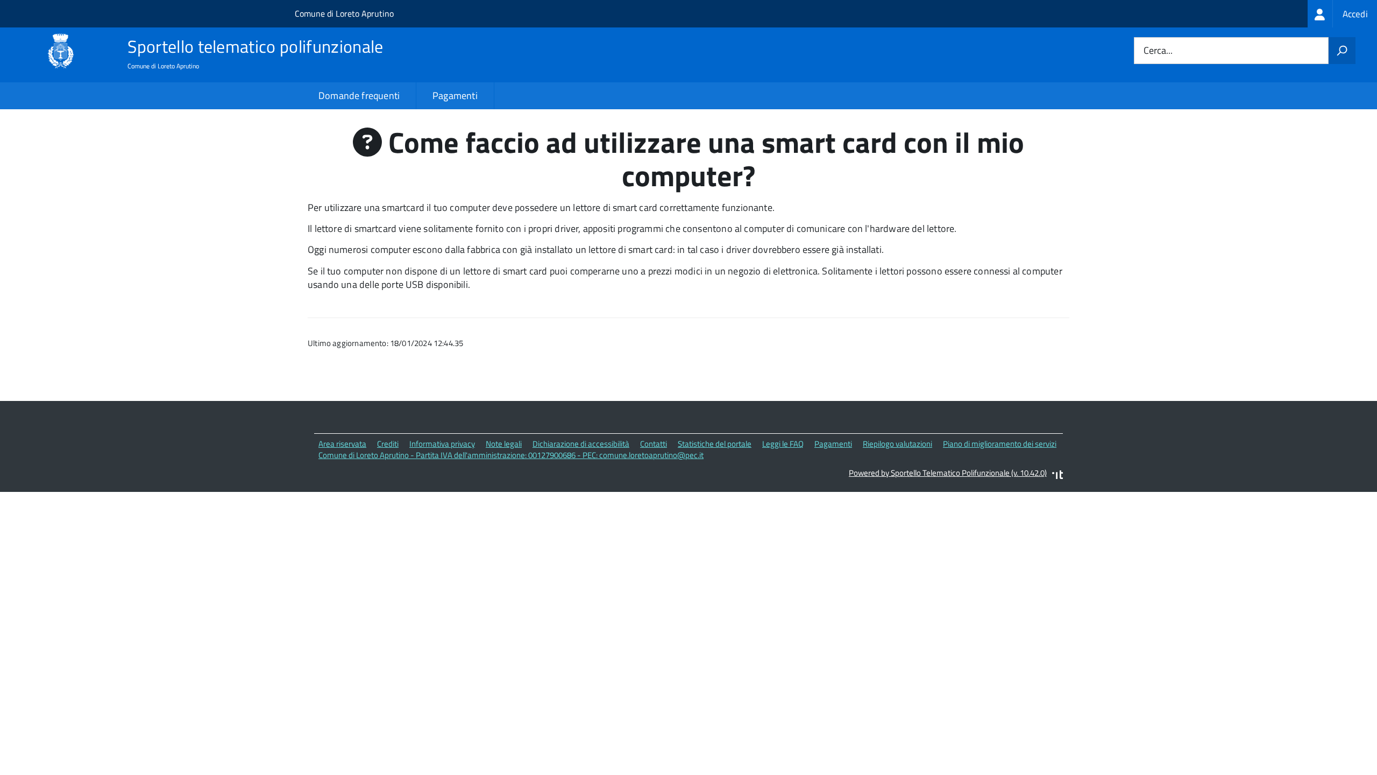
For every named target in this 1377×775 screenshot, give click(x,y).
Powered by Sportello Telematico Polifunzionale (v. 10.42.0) (948, 473)
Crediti (388, 444)
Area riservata (342, 444)
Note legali (504, 444)
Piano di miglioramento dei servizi (999, 444)
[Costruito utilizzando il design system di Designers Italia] (1057, 476)
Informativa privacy (442, 444)
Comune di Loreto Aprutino (344, 13)
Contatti (653, 444)
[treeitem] (1342, 13)
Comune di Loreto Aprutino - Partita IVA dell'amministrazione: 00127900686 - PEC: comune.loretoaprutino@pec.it (511, 455)
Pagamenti (455, 95)
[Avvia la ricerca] (1342, 50)
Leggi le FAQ (783, 444)
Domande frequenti (359, 95)
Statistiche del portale (714, 444)
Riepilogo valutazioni (897, 444)
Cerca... (1158, 51)
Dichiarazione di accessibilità (581, 444)
